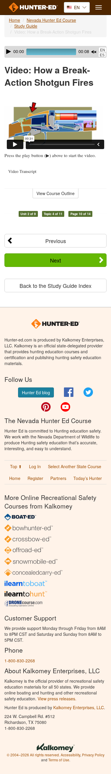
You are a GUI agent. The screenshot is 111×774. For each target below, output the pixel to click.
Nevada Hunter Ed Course (51, 20)
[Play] (8, 51)
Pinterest (46, 407)
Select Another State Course (74, 466)
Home (14, 20)
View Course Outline (55, 193)
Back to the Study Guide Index (55, 285)
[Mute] (93, 51)
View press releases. (57, 699)
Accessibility (70, 754)
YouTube (65, 407)
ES (102, 55)
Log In (35, 466)
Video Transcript (22, 171)
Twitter (88, 392)
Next (55, 260)
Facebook (68, 392)
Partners (58, 478)
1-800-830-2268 (19, 661)
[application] (55, 52)
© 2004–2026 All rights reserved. (33, 754)
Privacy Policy (93, 754)
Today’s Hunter (87, 478)
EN (102, 50)
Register (35, 478)
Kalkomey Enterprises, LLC (78, 707)
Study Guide (25, 26)
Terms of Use (58, 759)
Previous (55, 241)
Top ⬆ (16, 466)
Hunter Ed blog (36, 392)
